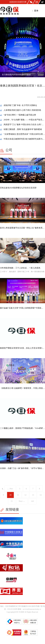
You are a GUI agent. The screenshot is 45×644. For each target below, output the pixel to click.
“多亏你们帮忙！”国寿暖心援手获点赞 (20, 115)
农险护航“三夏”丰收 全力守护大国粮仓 (20, 105)
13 (33, 495)
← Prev (10, 489)
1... (3, 489)
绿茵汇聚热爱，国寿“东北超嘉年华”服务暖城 (23, 129)
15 (12, 501)
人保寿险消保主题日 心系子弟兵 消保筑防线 (22, 110)
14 (41, 495)
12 (25, 495)
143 (32, 501)
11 (18, 495)
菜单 (35, 10)
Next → (22, 501)
